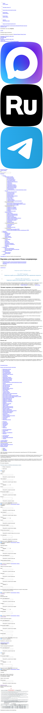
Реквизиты (5, 427)
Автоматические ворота (11, 220)
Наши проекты (8, 236)
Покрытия (7, 241)
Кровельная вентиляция (11, 186)
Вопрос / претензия (4, 445)
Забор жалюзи (5, 405)
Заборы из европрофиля (11, 217)
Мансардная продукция (11, 187)
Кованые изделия (10, 222)
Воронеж (15, 34)
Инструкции (7, 242)
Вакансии (7, 245)
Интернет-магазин (23, 25)
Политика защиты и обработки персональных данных (10, 464)
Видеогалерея (7, 253)
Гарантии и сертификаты (10, 244)
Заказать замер (3, 616)
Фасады (6, 190)
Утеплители (9, 182)
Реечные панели (10, 194)
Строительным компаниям (15, 25)
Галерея (4, 251)
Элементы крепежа (11, 199)
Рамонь (18, 34)
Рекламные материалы (9, 243)
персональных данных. (15, 504)
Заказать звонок (3, 170)
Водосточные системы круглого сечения (15, 202)
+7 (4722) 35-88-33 (3, 440)
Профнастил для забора (11, 207)
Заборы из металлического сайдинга (14, 218)
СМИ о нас (7, 246)
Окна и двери (9, 197)
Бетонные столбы (10, 216)
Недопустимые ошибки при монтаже (12, 249)
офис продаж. (37, 284)
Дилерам (2, 25)
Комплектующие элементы (12, 181)
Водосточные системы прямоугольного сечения (16, 203)
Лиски (24, 34)
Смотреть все (3, 267)
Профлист (5, 402)
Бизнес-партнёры (8, 237)
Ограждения (9, 221)
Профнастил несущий (7, 403)
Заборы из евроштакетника (8, 406)
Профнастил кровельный (12, 208)
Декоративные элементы (12, 185)
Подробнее (5, 263)
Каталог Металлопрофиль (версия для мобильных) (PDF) (18, 230)
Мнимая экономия (8, 250)
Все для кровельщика (11, 179)
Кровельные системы (9, 176)
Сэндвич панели (10, 198)
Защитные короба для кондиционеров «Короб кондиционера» (14, 262)
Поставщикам (6, 25)
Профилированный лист (7, 398)
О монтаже (5, 247)
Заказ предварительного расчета (6, 444)
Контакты (2, 173)
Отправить (2, 593)
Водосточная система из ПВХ (13, 204)
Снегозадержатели (10, 224)
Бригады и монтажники (9, 248)
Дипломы (7, 235)
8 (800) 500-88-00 (9, 41)
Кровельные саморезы (11, 184)
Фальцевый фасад (10, 196)
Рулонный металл (10, 188)
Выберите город (3, 26)
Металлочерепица (10, 177)
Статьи (6, 240)
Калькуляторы (7, 239)
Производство (7, 233)
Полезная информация (7, 429)
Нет (2, 30)
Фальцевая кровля (10, 178)
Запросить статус (3, 685)
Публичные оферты (4, 443)
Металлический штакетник (12, 215)
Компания (5, 421)
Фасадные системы (11, 193)
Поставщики (7, 234)
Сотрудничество (6, 435)
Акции (4, 254)
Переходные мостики (11, 227)
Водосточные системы (7, 394)
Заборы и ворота (6, 404)
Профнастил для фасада (11, 206)
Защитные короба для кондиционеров (14, 200)
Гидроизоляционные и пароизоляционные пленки (16, 189)
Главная (1, 256)
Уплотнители (9, 183)
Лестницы (9, 226)
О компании (5, 232)
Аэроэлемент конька (11, 180)
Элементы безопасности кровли (9, 415)
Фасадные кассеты (10, 192)
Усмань (21, 34)
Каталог (4, 175)
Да (0, 30)
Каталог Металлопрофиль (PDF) (13, 229)
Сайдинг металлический (12, 191)
